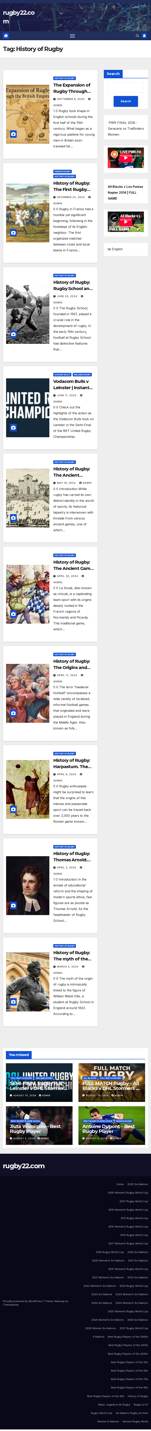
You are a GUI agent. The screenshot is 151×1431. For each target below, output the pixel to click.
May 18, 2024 (66, 482)
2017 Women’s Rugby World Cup (128, 1243)
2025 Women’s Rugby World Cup (128, 1311)
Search (113, 74)
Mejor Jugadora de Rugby (114, 1404)
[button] (137, 36)
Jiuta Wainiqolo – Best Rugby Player (35, 1128)
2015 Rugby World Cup (134, 1235)
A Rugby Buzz (62, 374)
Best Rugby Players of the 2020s (128, 1353)
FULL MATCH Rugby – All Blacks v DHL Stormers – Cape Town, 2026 (110, 1088)
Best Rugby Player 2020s (25, 1121)
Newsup (59, 1301)
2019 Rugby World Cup (110, 1252)
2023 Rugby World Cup (134, 1285)
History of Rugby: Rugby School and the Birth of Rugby (73, 289)
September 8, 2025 (71, 99)
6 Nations (98, 1336)
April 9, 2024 (67, 774)
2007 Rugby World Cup (134, 1201)
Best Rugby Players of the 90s (105, 1396)
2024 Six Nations (101, 1302)
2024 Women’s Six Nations (132, 1302)
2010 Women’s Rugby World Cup (128, 1209)
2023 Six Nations (101, 1294)
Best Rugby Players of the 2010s (128, 1345)
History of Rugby (64, 78)
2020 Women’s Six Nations (108, 1260)
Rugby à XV (141, 1404)
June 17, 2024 (67, 395)
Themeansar (10, 1304)
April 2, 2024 (67, 867)
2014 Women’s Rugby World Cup (128, 1226)
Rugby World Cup (101, 1413)
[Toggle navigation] (72, 36)
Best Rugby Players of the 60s (129, 1370)
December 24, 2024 (71, 197)
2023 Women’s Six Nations (132, 1294)
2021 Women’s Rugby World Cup (128, 1268)
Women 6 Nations (108, 1421)
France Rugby (62, 171)
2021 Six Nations (138, 1260)
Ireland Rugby (82, 374)
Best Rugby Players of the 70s (129, 1379)
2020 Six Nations (137, 1252)
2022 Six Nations (137, 1277)
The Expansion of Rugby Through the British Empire (72, 91)
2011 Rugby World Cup (134, 1218)
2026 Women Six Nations (100, 1328)
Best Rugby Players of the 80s (129, 1387)
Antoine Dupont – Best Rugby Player (108, 1128)
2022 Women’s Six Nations (100, 1285)
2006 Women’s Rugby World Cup (128, 1192)
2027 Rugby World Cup (134, 1328)
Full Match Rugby (21, 1078)
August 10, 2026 (25, 1095)
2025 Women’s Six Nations (107, 1319)
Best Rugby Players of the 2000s (128, 1336)
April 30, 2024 (68, 576)
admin (87, 482)
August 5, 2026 (24, 1138)
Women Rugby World (135, 1421)
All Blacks (90, 1078)
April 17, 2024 (67, 675)
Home (120, 1184)
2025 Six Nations (137, 1184)
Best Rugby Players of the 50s (129, 1362)
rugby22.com (23, 1166)
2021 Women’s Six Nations (108, 1277)
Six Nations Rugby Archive (132, 1413)
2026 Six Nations (137, 1319)
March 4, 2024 (68, 966)
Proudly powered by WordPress (23, 1301)
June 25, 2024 (67, 296)
